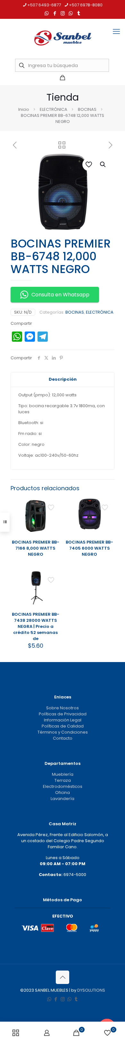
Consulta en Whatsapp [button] (60, 294)
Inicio (23, 109)
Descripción (63, 379)
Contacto (62, 738)
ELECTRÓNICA (53, 109)
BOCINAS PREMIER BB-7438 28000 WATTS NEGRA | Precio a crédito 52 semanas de (35, 626)
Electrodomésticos (62, 786)
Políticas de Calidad (63, 726)
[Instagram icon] (62, 13)
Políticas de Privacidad (63, 714)
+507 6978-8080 (86, 5)
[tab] (62, 379)
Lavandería (62, 799)
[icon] (70, 13)
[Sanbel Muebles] (62, 38)
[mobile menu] (116, 31)
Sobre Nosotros (62, 708)
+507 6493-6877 (44, 5)
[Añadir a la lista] (53, 513)
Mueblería (62, 774)
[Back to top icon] (62, 977)
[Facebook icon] (54, 13)
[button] (103, 164)
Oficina (62, 792)
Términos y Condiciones (63, 732)
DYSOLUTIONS (91, 990)
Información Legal (62, 720)
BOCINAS (87, 109)
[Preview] (53, 523)
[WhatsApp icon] (46, 13)
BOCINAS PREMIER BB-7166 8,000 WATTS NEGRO (35, 548)
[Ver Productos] (53, 504)
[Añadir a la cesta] (53, 577)
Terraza (62, 780)
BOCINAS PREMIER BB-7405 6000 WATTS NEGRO (89, 548)
